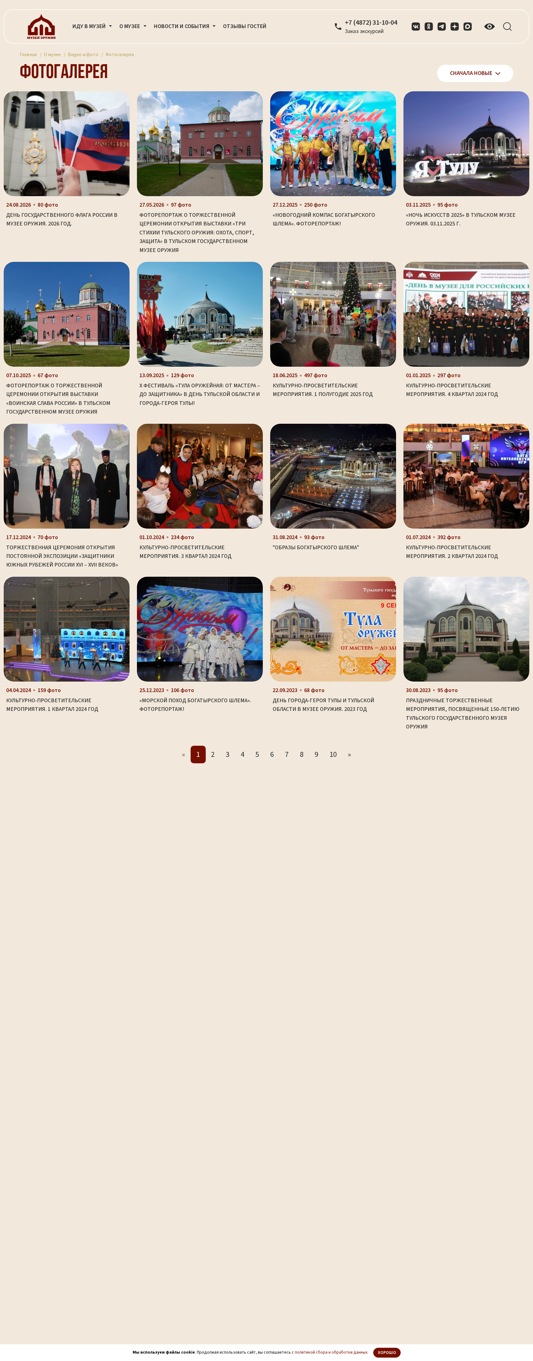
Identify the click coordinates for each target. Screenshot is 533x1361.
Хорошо (387, 1353)
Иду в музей (89, 26)
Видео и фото (83, 54)
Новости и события (182, 26)
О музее (52, 54)
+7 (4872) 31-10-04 (371, 22)
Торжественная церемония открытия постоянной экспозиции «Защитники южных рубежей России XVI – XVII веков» (62, 556)
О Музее (130, 26)
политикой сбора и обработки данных (331, 1352)
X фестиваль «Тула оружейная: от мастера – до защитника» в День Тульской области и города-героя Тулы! (199, 394)
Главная (28, 54)
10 (333, 754)
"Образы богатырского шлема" (316, 547)
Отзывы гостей (244, 26)
